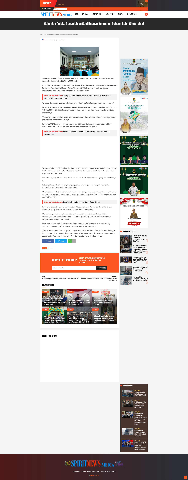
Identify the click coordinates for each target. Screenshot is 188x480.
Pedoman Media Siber (93, 472)
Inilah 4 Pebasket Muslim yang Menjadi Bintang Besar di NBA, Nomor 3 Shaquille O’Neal (140, 260)
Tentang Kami (76, 472)
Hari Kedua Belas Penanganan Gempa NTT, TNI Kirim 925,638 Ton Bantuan (140, 279)
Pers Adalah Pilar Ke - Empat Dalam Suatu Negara (81, 202)
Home (76, 14)
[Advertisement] (79, 151)
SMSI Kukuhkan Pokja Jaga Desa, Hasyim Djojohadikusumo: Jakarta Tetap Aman (140, 238)
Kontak (84, 472)
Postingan (57, 9)
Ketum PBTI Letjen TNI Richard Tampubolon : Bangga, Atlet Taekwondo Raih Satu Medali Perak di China (140, 446)
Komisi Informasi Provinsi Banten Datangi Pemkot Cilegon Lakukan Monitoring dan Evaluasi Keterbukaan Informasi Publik (54, 301)
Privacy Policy (111, 472)
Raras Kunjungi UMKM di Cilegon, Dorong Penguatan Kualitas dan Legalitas (103, 302)
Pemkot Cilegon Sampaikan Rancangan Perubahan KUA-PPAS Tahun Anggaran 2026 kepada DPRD (79, 320)
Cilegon (52, 248)
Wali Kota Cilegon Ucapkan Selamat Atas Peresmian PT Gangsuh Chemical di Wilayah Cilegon (79, 302)
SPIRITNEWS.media (94, 476)
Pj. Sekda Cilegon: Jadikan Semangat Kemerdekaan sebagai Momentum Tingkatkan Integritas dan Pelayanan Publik (104, 319)
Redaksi (103, 472)
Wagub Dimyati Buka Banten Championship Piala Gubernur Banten (140, 269)
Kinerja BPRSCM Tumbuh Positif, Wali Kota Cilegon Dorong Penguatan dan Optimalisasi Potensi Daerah (54, 320)
